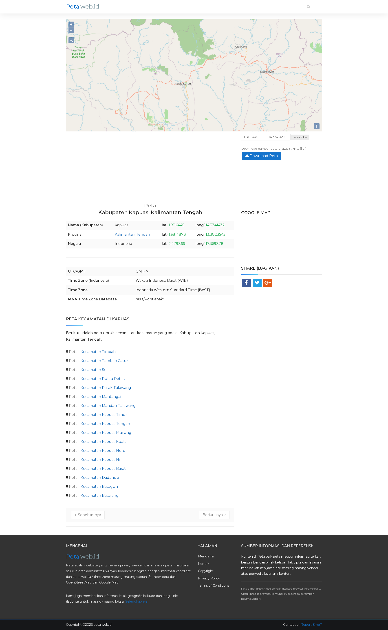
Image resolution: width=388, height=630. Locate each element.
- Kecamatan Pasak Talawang (99, 388)
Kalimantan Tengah (132, 234)
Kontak (203, 564)
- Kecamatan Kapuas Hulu (97, 450)
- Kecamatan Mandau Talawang (102, 406)
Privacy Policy (209, 578)
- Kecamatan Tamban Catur (98, 361)
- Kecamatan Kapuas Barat (97, 468)
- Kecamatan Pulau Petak (96, 379)
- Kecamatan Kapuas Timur (97, 415)
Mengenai (206, 556)
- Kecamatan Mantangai (94, 397)
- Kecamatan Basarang (93, 495)
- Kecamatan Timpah (92, 352)
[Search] (308, 6)
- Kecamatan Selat (89, 370)
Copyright (206, 571)
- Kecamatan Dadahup (93, 477)
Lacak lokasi (300, 137)
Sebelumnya (88, 515)
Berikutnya (214, 515)
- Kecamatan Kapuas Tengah (99, 423)
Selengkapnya (136, 601)
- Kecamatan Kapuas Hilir (95, 459)
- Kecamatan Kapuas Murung (99, 432)
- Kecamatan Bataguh (93, 486)
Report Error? (311, 625)
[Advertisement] (150, 165)
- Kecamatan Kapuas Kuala (97, 441)
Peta (82, 6)
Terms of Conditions (213, 585)
